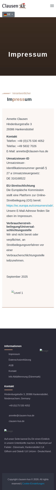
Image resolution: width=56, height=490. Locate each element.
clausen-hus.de (16, 421)
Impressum (14, 354)
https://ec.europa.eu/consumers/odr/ (29, 205)
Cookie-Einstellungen (33, 483)
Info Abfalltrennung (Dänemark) (24, 376)
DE (9, 14)
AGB (11, 365)
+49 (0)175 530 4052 (19, 405)
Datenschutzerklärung (20, 360)
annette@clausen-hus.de (21, 415)
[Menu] (52, 6)
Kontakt (12, 371)
